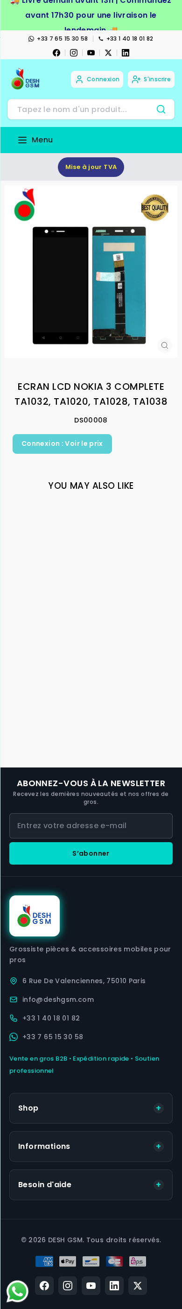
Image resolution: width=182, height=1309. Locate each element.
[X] (108, 52)
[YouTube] (91, 52)
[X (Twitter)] (137, 1285)
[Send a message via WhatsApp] (17, 1291)
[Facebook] (56, 52)
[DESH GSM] (26, 79)
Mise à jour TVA (91, 166)
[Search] (161, 109)
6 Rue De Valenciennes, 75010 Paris (84, 980)
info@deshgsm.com (58, 999)
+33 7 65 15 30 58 (62, 38)
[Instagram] (73, 52)
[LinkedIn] (125, 52)
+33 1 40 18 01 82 (130, 38)
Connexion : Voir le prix (62, 443)
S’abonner (90, 853)
